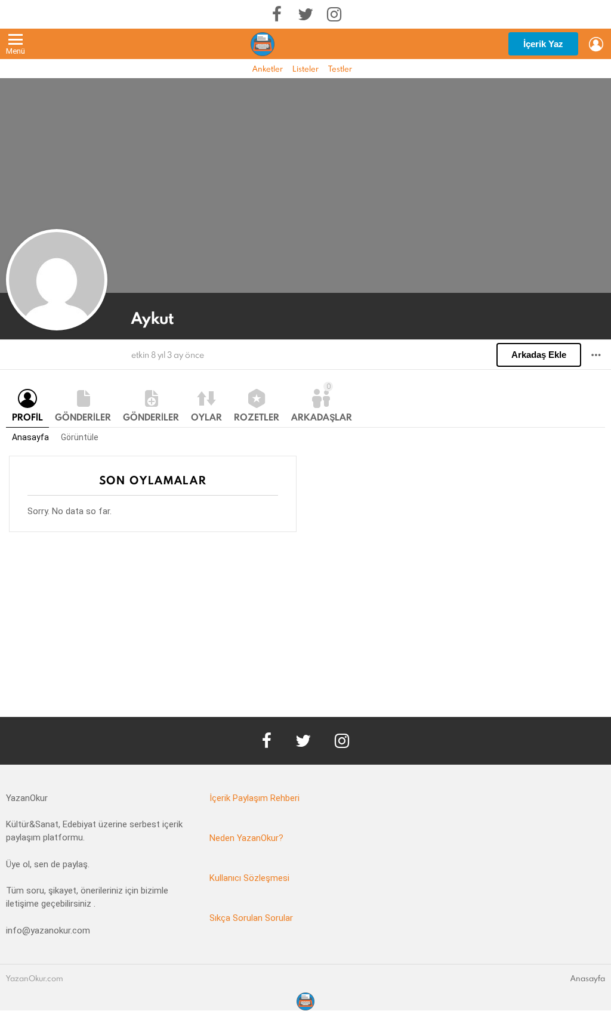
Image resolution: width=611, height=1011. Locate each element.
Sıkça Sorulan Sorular (251, 918)
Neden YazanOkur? (246, 838)
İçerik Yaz (543, 44)
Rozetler (256, 417)
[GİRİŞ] (596, 44)
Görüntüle (79, 437)
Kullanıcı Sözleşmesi (249, 878)
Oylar (206, 417)
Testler (340, 68)
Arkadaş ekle (538, 355)
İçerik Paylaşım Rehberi (254, 798)
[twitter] (305, 14)
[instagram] (334, 14)
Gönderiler (83, 417)
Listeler (305, 68)
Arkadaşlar (321, 402)
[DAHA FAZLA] (596, 355)
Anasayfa (30, 437)
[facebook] (277, 14)
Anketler (267, 68)
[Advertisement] (305, 633)
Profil (27, 417)
